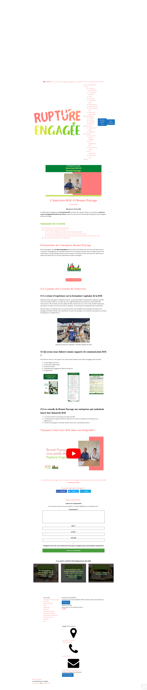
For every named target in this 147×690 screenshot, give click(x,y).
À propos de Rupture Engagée (92, 138)
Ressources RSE (48, 617)
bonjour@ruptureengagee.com (71, 670)
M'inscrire (66, 602)
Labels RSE (92, 122)
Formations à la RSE (49, 613)
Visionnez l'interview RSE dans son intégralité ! (56, 238)
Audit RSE (91, 118)
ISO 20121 (91, 124)
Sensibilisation (93, 104)
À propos (88, 134)
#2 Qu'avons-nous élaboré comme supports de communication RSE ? (67, 234)
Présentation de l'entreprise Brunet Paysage (56, 228)
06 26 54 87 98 (66, 656)
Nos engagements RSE (92, 143)
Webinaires (92, 132)
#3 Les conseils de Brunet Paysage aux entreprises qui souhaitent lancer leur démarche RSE (73, 236)
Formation (92, 98)
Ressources (88, 126)
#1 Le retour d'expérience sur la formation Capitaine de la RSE (64, 232)
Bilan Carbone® (93, 106)
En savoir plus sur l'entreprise (73, 279)
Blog (86, 159)
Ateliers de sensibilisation (50, 615)
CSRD (90, 96)
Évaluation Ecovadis (49, 611)
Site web (73, 538)
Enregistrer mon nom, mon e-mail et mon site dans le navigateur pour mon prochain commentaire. (73, 546)
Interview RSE (73, 204)
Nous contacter (111, 122)
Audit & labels (89, 116)
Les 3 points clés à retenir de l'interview (54, 230)
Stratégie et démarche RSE (51, 599)
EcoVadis (91, 120)
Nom (73, 526)
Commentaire (73, 509)
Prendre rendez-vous (102, 122)
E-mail (73, 532)
